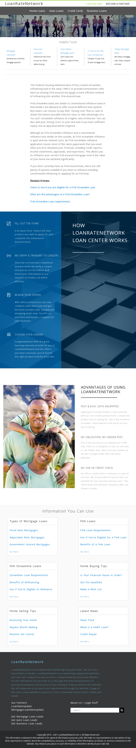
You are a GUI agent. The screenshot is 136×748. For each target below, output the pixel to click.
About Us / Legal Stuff (84, 702)
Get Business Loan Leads (26, 723)
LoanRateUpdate (21, 706)
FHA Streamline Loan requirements (50, 201)
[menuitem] (39, 11)
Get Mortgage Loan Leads (27, 716)
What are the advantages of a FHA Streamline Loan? (60, 194)
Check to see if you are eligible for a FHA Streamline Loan (62, 187)
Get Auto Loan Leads (24, 720)
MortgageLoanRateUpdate (27, 709)
